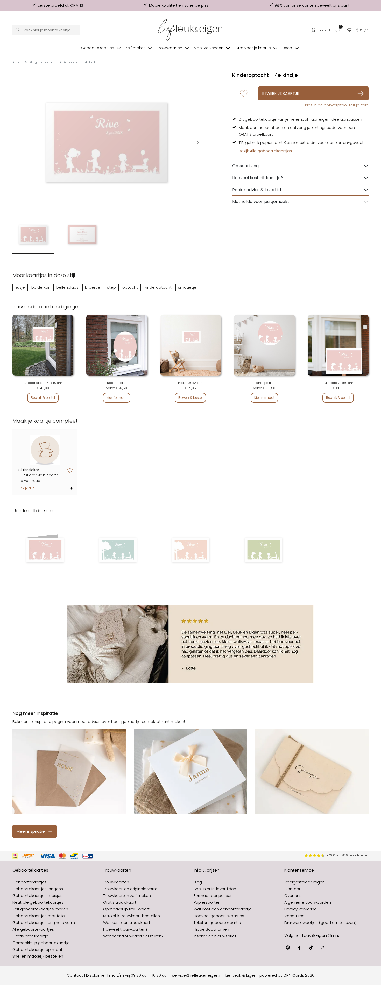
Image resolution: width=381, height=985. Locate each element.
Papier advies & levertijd (256, 190)
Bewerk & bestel (43, 397)
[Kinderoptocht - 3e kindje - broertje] (118, 550)
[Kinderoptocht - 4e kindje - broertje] (263, 550)
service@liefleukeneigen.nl (197, 975)
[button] (321, 30)
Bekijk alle (26, 488)
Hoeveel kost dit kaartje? (257, 178)
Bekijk (265, 151)
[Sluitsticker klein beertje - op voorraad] (45, 450)
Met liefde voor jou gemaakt (260, 202)
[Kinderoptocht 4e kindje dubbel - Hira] (45, 550)
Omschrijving (245, 166)
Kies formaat (117, 397)
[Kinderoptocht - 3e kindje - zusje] (191, 550)
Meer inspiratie (31, 831)
